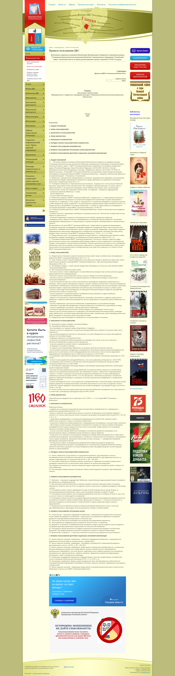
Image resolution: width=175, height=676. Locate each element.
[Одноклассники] (55, 575)
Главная (52, 4)
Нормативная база (59, 47)
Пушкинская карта (86, 4)
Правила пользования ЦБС (34, 66)
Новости (62, 4)
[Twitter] (53, 575)
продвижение (46, 673)
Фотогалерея (31, 121)
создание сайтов (37, 673)
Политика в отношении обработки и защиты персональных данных (32, 74)
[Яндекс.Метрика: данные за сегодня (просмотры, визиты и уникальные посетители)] (69, 667)
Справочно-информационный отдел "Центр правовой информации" (33, 145)
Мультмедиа (30, 126)
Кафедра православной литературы (31, 132)
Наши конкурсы (32, 117)
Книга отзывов (31, 188)
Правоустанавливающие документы (33, 62)
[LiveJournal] (59, 575)
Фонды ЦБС (30, 89)
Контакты (101, 4)
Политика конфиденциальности (122, 4)
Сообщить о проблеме (64, 600)
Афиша (72, 4)
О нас (28, 54)
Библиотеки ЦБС (32, 93)
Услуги (28, 84)
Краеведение (31, 155)
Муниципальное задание (33, 69)
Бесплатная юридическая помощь (31, 202)
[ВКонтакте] (50, 575)
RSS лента (147, 665)
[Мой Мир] (57, 575)
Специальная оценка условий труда (34, 79)
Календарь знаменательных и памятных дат (33, 168)
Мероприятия (31, 98)
